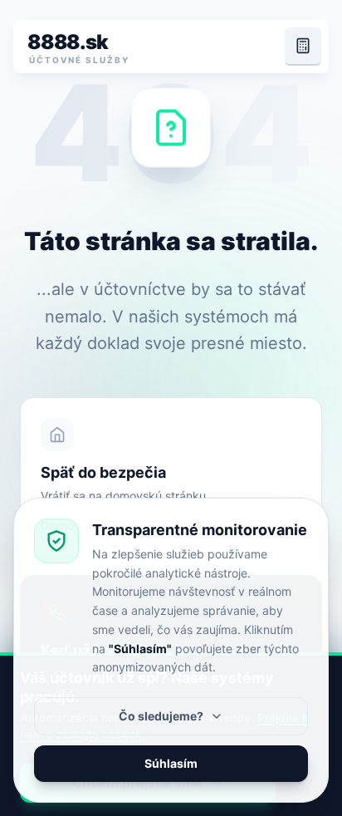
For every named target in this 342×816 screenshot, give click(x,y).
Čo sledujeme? (161, 716)
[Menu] (303, 46)
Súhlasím (171, 763)
